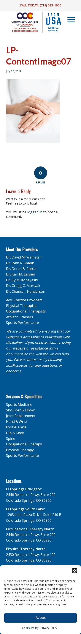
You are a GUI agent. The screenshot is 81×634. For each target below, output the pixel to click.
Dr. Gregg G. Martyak (23, 285)
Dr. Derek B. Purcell (21, 268)
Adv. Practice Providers (24, 300)
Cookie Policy (30, 628)
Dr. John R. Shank (20, 263)
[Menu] (69, 19)
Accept (41, 617)
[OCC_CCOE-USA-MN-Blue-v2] (33, 22)
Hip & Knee (15, 433)
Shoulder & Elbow (20, 410)
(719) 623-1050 (50, 5)
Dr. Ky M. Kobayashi (22, 280)
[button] (74, 570)
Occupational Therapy (24, 444)
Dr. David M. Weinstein (24, 257)
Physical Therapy (20, 450)
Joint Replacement (20, 415)
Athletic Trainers (19, 317)
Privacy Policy (49, 628)
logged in (34, 212)
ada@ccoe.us (16, 365)
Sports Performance (22, 322)
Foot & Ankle (16, 427)
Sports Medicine (19, 404)
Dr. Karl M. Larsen (20, 274)
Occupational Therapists (26, 311)
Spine (10, 438)
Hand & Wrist (16, 421)
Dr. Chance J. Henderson (25, 291)
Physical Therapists (22, 305)
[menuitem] (69, 19)
